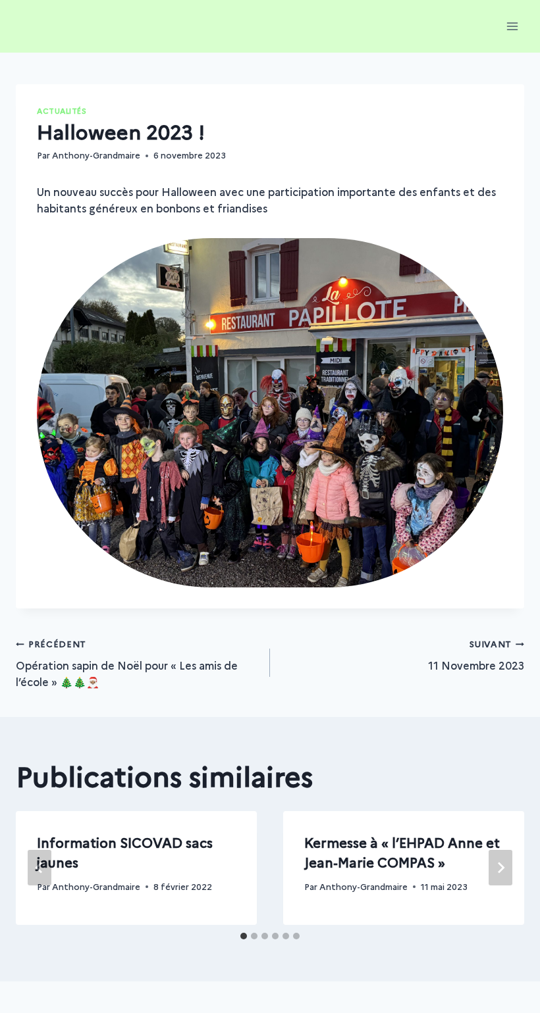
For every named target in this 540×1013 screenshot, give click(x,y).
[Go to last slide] (39, 867)
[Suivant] (500, 867)
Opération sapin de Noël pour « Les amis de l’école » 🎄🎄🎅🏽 (127, 663)
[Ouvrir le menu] (512, 26)
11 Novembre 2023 (476, 655)
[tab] (243, 936)
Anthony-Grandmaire (96, 155)
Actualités (62, 110)
